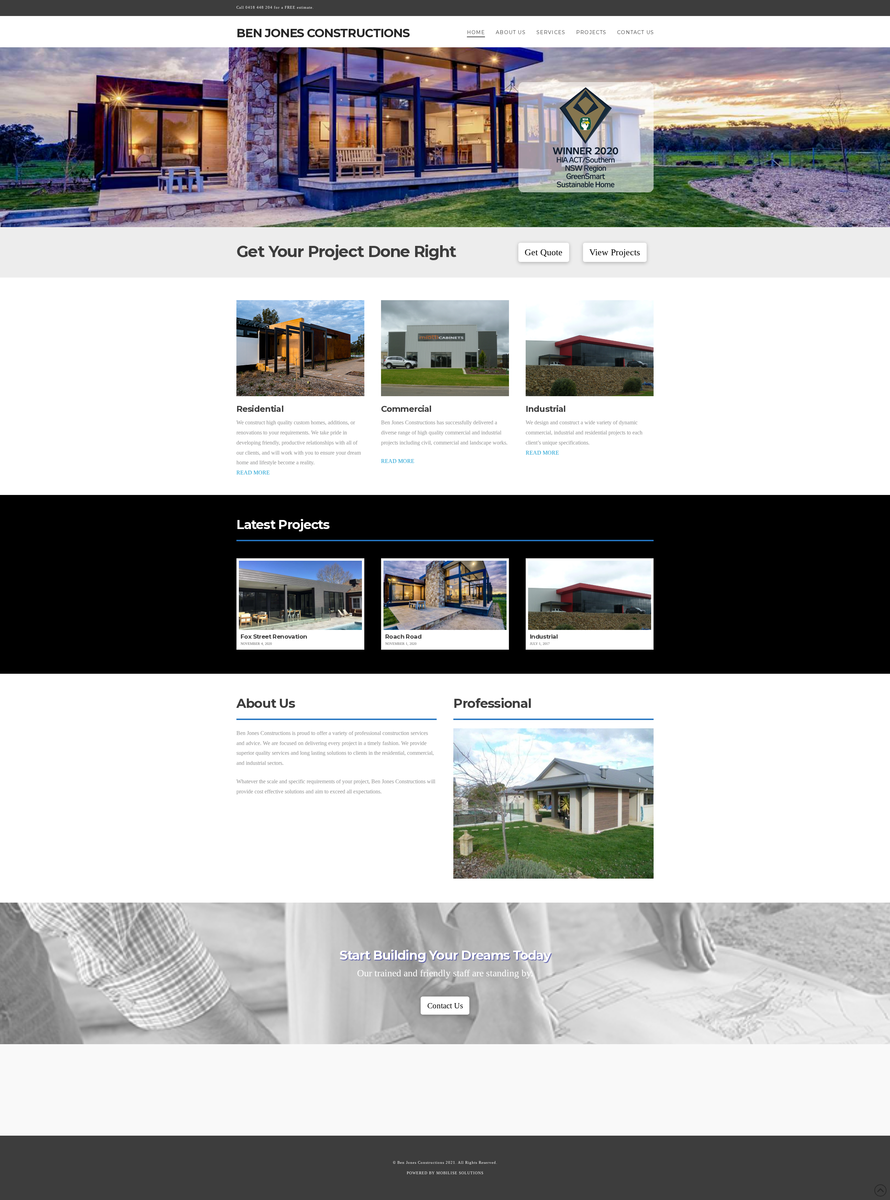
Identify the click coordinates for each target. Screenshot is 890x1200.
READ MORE (253, 472)
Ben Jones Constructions (323, 33)
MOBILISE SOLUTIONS (460, 1173)
